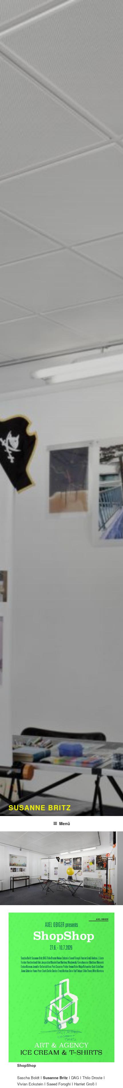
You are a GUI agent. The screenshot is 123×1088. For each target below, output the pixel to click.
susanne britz (40, 807)
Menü (64, 823)
